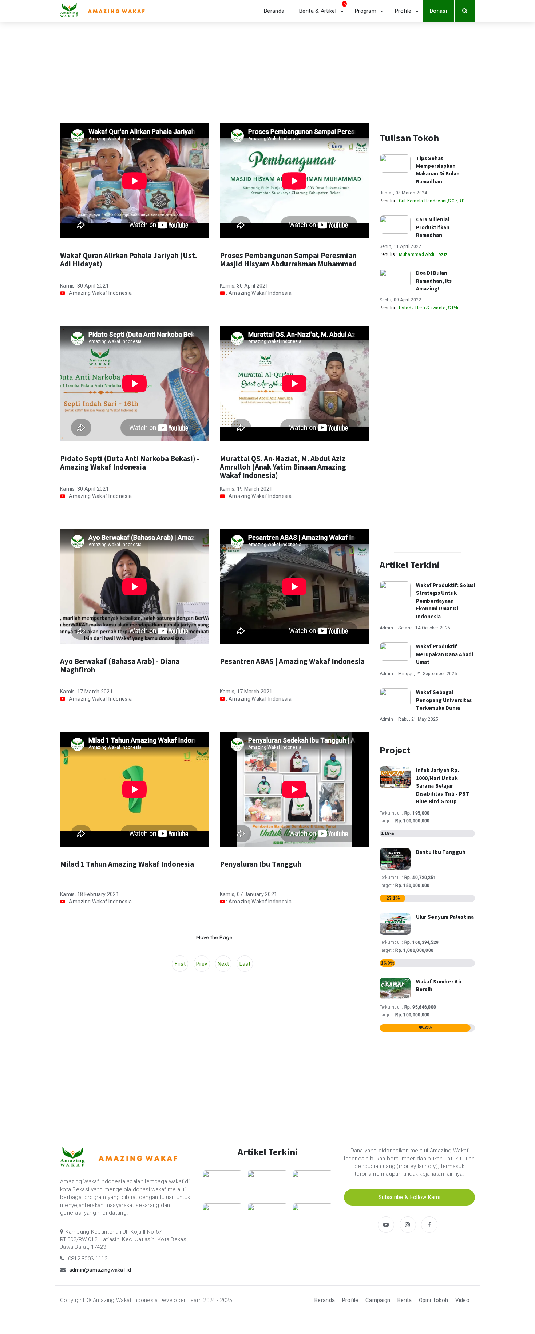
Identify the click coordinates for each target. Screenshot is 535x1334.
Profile (403, 11)
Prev (201, 964)
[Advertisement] (214, 1045)
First (180, 964)
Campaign (377, 1300)
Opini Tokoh (433, 1300)
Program (365, 11)
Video (462, 1300)
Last (244, 964)
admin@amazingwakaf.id (100, 1270)
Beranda (274, 11)
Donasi (438, 11)
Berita (404, 1300)
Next (223, 964)
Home (67, 75)
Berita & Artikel (317, 11)
